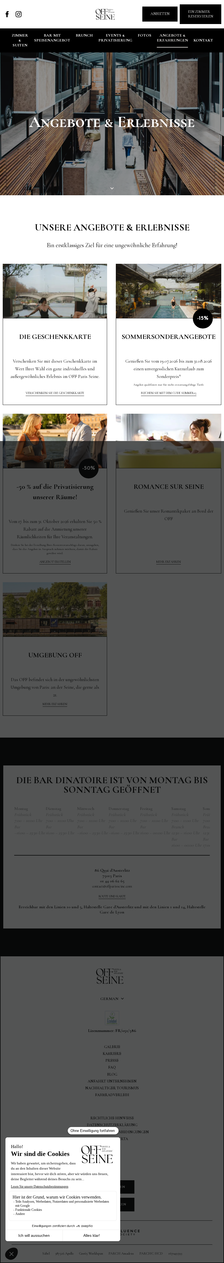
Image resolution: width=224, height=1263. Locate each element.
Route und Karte (112, 896)
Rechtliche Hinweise (112, 1118)
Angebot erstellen (55, 562)
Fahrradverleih (112, 1095)
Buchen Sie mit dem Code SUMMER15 (168, 393)
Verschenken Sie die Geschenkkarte (55, 393)
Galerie (112, 1047)
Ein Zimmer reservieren (200, 14)
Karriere (112, 1053)
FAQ (112, 1067)
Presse (112, 1060)
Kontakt (203, 40)
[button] (112, 998)
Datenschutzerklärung (112, 1125)
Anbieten (160, 13)
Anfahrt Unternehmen (112, 1081)
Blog (112, 1074)
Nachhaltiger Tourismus (112, 1088)
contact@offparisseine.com (112, 886)
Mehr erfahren (168, 562)
